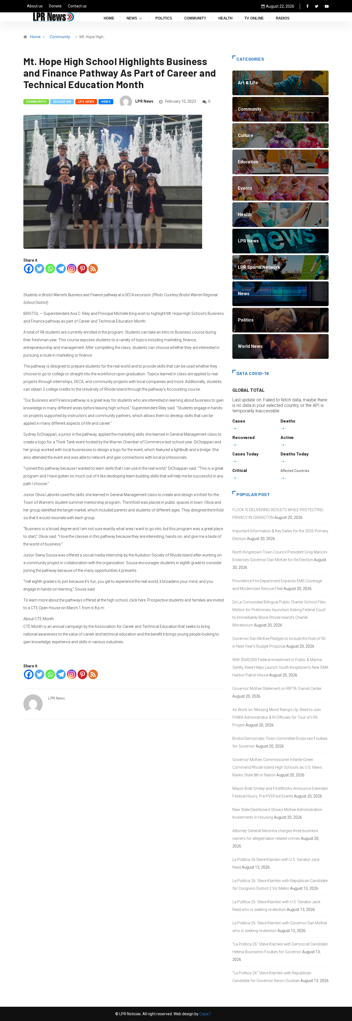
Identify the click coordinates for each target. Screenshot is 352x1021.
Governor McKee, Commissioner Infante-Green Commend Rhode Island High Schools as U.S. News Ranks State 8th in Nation (277, 767)
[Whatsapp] (50, 268)
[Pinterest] (82, 268)
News (132, 18)
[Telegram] (61, 268)
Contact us (77, 6)
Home (109, 18)
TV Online (254, 18)
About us (35, 6)
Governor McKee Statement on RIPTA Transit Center (276, 688)
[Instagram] (71, 268)
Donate (55, 6)
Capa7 (205, 1014)
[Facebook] (307, 6)
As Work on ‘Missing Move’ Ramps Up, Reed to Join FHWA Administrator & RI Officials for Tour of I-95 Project (276, 717)
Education (62, 102)
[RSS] (93, 268)
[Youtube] (327, 6)
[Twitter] (316, 6)
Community (195, 18)
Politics (163, 18)
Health (225, 18)
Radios (283, 18)
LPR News (86, 102)
